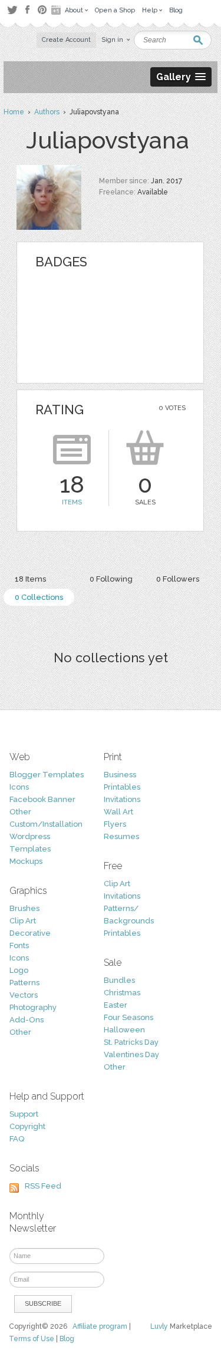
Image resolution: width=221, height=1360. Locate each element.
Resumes (121, 836)
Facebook (27, 10)
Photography (33, 1007)
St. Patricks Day (131, 1042)
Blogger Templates (46, 774)
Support (23, 1114)
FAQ (16, 1138)
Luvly (159, 1326)
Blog (67, 1339)
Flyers (115, 824)
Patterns (24, 982)
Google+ (57, 10)
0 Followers (177, 579)
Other (20, 811)
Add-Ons (26, 1019)
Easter (115, 1005)
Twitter (12, 9)
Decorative (30, 933)
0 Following (111, 579)
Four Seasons (128, 1017)
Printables (122, 787)
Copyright (27, 1126)
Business (120, 774)
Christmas (122, 992)
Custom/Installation (46, 824)
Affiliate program (99, 1326)
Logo (18, 970)
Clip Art (22, 920)
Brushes (24, 908)
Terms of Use (31, 1339)
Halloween (124, 1029)
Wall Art (118, 811)
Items (72, 502)
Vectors (23, 995)
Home (14, 112)
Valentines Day (131, 1054)
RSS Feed (43, 1185)
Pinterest (42, 9)
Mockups (25, 861)
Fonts (19, 945)
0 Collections (39, 597)
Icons (19, 787)
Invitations (122, 799)
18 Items (30, 579)
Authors (47, 112)
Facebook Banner (42, 799)
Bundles (119, 980)
